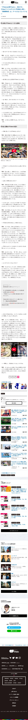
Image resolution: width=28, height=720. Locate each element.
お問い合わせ (14, 691)
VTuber (21, 678)
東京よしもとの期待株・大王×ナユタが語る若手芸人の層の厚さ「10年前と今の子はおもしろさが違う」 (19, 438)
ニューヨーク (14, 555)
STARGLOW (14, 564)
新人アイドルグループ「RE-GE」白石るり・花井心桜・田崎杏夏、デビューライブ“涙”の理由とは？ (19, 454)
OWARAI (7, 678)
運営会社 (14, 703)
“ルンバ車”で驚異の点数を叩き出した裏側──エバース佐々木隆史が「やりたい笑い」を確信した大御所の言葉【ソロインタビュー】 (19, 491)
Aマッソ (13, 547)
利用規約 (14, 705)
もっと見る (14, 591)
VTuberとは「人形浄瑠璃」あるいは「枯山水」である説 (19, 427)
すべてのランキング (14, 530)
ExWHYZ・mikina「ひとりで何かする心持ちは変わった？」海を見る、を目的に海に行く (19, 509)
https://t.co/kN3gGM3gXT (11, 301)
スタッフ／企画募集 (14, 697)
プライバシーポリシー (14, 700)
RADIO (6, 680)
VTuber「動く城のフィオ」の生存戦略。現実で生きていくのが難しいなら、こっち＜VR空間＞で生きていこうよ (19, 419)
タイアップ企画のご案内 (14, 694)
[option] (4, 386)
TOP (3, 645)
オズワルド (13, 582)
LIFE (14, 680)
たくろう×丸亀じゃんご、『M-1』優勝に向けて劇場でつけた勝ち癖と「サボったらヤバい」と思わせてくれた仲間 (19, 446)
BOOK (10, 680)
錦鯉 (12, 573)
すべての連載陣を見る (14, 615)
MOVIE (16, 678)
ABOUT (14, 688)
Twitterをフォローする (14, 627)
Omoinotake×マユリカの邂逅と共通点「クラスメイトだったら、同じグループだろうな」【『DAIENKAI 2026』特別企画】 (19, 463)
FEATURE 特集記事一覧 (9, 645)
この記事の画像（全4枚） (6, 382)
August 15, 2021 (5, 304)
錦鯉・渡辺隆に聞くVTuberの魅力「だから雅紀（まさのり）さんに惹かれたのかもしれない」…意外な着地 (19, 411)
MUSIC (11, 678)
